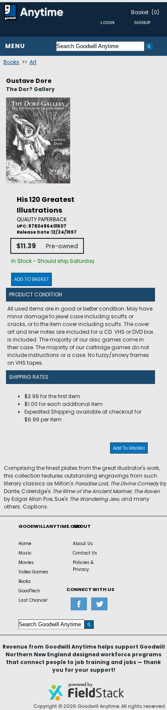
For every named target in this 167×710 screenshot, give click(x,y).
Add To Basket (31, 279)
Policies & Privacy (83, 566)
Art (33, 62)
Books (11, 62)
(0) (155, 12)
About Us (83, 543)
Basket (140, 12)
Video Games (33, 572)
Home (24, 543)
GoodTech (29, 591)
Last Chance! (33, 600)
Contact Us (85, 553)
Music (25, 553)
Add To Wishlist (129, 448)
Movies (26, 562)
